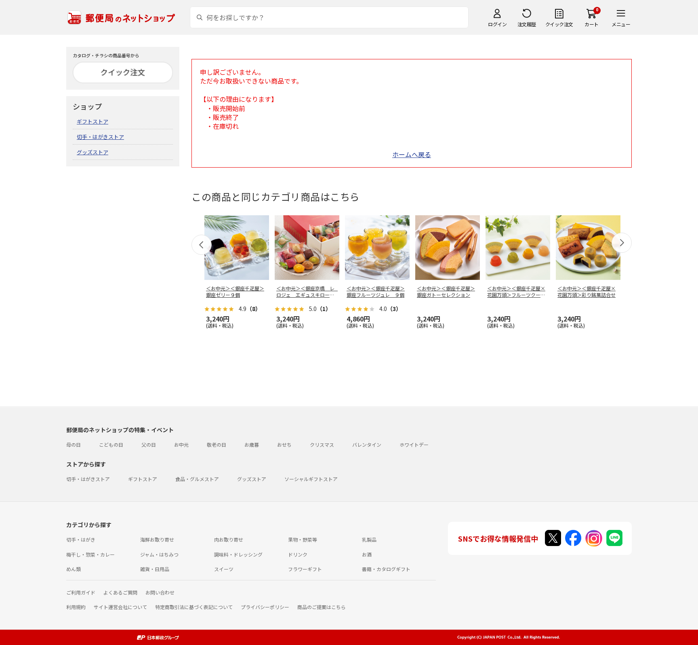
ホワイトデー (414, 444)
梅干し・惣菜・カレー (90, 554)
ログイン (497, 24)
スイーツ (223, 568)
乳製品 (369, 539)
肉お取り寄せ (228, 539)
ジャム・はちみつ (159, 554)
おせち (284, 444)
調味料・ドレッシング (238, 554)
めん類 (73, 568)
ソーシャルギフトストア (311, 478)
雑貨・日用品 (154, 568)
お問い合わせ (159, 592)
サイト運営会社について (120, 606)
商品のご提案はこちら (321, 606)
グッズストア (92, 152)
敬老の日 (216, 444)
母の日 (73, 444)
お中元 (181, 444)
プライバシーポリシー (265, 606)
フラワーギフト (305, 568)
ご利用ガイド (80, 592)
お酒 (367, 554)
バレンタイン (366, 444)
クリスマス (322, 444)
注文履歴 (526, 24)
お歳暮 (251, 444)
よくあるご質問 (120, 592)
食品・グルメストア (197, 478)
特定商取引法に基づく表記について (194, 606)
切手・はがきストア (100, 137)
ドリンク (297, 554)
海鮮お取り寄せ (157, 539)
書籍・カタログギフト (386, 568)
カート (591, 24)
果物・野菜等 (302, 539)
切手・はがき (80, 539)
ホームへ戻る (411, 154)
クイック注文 (559, 24)
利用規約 (76, 606)
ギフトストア (92, 121)
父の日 (148, 444)
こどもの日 (111, 444)
